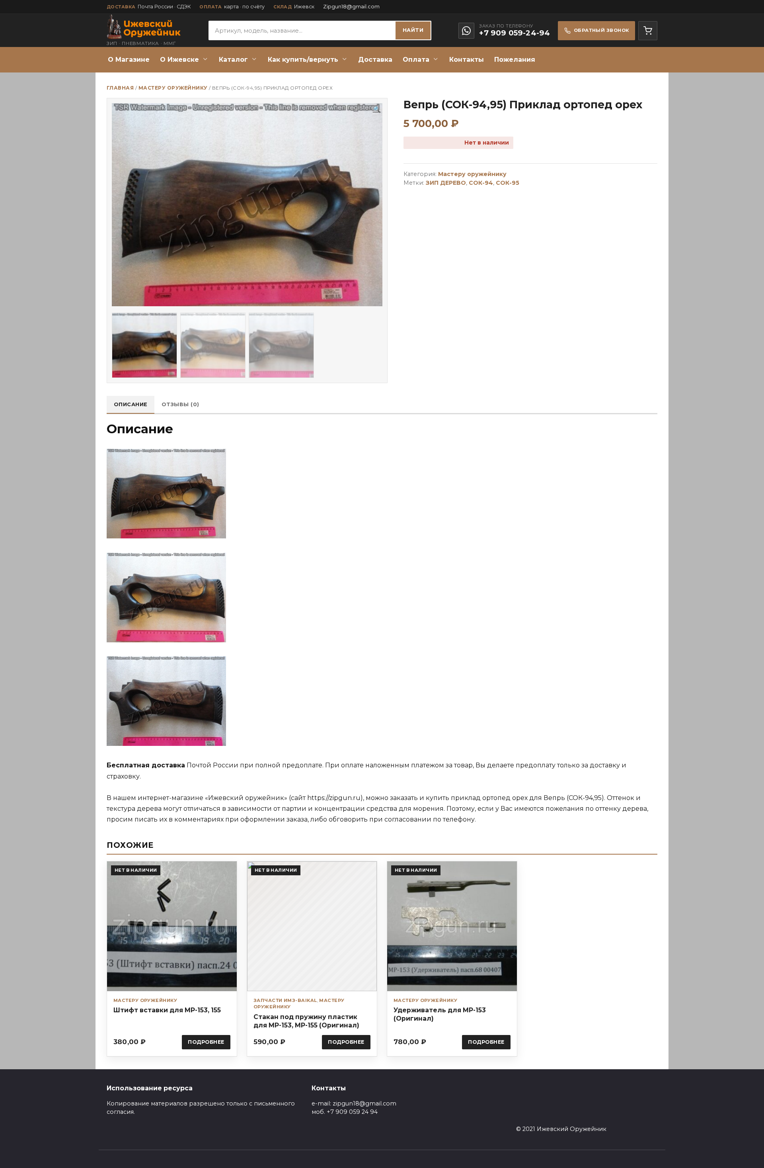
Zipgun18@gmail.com (351, 7)
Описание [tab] (131, 404)
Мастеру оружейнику (173, 88)
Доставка (375, 59)
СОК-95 (507, 182)
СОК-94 (481, 182)
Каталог (233, 59)
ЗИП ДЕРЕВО (446, 182)
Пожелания (514, 59)
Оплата (416, 59)
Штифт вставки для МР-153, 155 (167, 1010)
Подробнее (206, 1042)
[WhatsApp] (466, 31)
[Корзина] (647, 30)
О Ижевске (179, 59)
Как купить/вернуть (303, 59)
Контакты (466, 59)
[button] (377, 109)
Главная (120, 88)
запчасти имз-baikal (285, 1000)
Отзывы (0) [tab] (180, 404)
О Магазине (129, 59)
